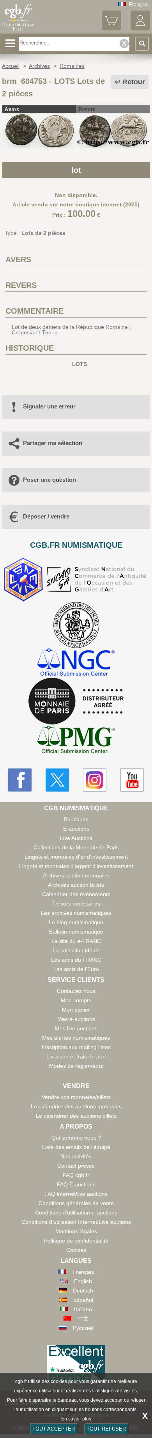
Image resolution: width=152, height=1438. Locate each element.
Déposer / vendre (46, 516)
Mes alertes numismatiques (76, 1038)
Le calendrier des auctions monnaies (76, 1106)
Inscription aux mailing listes (76, 1047)
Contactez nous (76, 991)
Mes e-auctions (76, 1019)
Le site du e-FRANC (76, 941)
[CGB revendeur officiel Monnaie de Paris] (76, 701)
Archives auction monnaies (76, 875)
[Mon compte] (140, 29)
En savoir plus (76, 1419)
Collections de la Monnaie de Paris (76, 847)
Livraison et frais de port (76, 1056)
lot (76, 170)
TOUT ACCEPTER (53, 1429)
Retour (133, 82)
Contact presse (76, 1166)
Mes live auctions (76, 1028)
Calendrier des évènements (76, 894)
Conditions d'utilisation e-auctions (76, 1212)
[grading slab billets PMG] (76, 741)
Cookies (76, 1250)
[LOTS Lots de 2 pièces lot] (76, 146)
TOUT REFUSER (106, 1429)
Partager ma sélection (52, 443)
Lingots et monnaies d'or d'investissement (76, 857)
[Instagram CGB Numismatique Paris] (94, 780)
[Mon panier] (111, 29)
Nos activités (76, 1156)
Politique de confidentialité (76, 1240)
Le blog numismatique (76, 922)
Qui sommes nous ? (76, 1137)
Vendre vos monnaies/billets (76, 1097)
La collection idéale (76, 950)
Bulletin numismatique (76, 931)
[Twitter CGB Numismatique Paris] (57, 780)
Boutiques (76, 819)
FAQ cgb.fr (76, 1175)
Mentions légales (76, 1231)
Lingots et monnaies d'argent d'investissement (76, 866)
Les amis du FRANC (76, 960)
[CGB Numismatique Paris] (18, 31)
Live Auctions (76, 838)
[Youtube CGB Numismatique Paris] (132, 780)
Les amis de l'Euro (76, 969)
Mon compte (76, 1000)
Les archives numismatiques (76, 913)
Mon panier (76, 1010)
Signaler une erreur (49, 406)
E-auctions (76, 829)
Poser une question (49, 479)
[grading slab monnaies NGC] (76, 663)
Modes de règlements (76, 1066)
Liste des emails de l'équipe (76, 1147)
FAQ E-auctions (76, 1184)
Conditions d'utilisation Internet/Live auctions (76, 1222)
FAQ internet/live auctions (76, 1194)
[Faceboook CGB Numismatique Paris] (20, 780)
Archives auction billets (76, 885)
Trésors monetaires (76, 903)
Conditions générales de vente (76, 1203)
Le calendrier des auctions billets (76, 1116)
